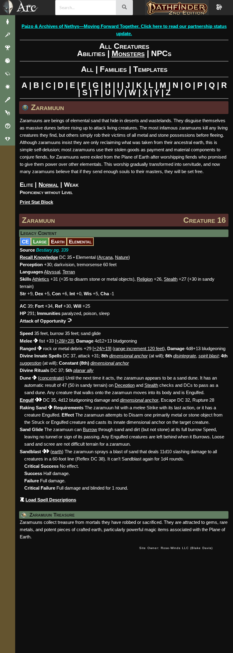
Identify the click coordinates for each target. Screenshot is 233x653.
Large (40, 241)
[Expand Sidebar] (7, 7)
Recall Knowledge (39, 257)
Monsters (128, 53)
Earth (58, 241)
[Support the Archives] (7, 139)
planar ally (83, 370)
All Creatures (124, 46)
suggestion (30, 363)
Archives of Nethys (30, 7)
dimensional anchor (128, 355)
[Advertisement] (126, 597)
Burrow (90, 429)
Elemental (80, 241)
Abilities (91, 53)
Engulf (27, 400)
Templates (150, 69)
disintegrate (184, 355)
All (87, 69)
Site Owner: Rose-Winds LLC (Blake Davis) (176, 548)
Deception (125, 385)
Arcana (105, 257)
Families (113, 69)
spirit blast (208, 355)
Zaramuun (38, 220)
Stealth (151, 385)
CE (25, 241)
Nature (121, 257)
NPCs (161, 53)
